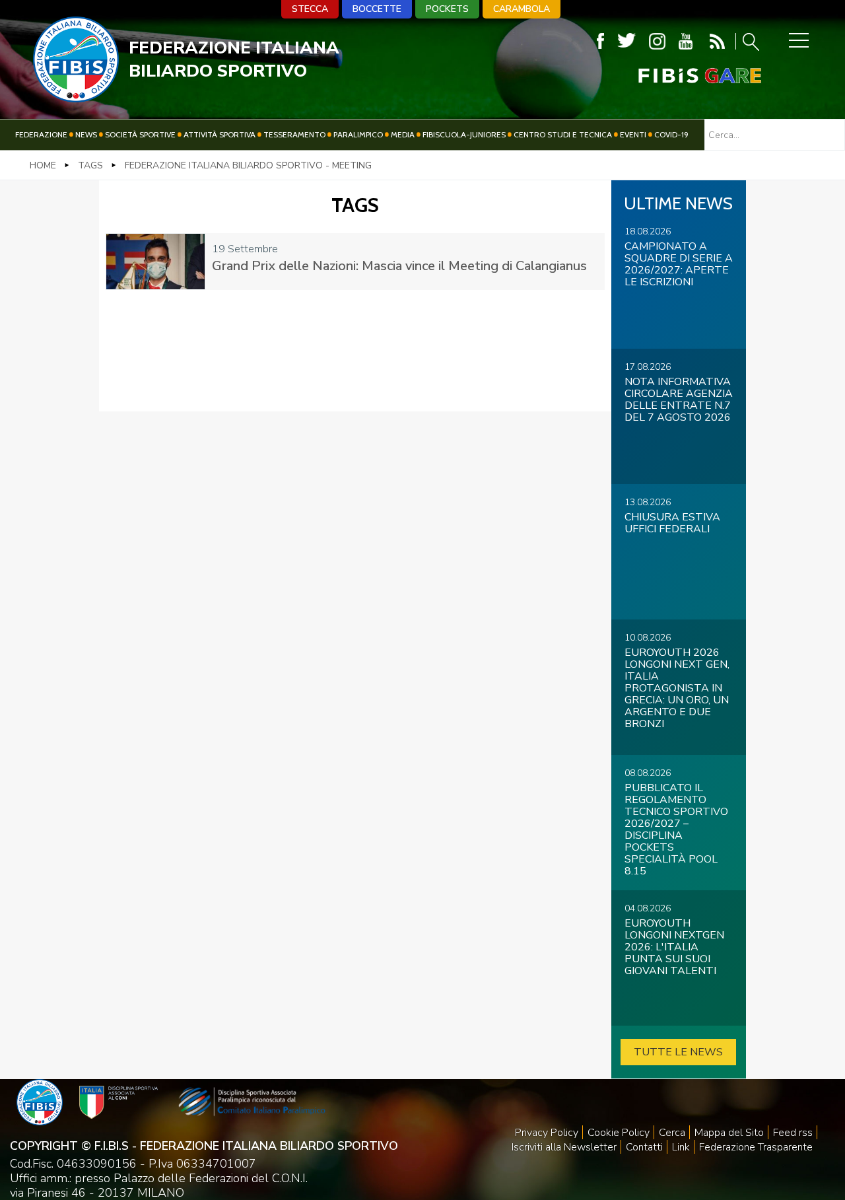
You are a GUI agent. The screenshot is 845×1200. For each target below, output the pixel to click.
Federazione (41, 134)
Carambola (521, 9)
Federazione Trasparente (756, 1147)
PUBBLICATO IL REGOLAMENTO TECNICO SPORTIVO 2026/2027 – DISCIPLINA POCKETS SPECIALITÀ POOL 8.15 (676, 829)
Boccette (377, 9)
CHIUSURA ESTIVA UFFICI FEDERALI (672, 523)
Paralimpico (358, 134)
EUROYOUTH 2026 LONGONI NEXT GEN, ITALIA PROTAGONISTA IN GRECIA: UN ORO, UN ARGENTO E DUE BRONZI (677, 688)
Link (681, 1147)
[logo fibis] (76, 98)
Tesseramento (294, 134)
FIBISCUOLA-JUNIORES (464, 134)
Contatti (644, 1147)
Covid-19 (671, 134)
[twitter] (626, 41)
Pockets (447, 9)
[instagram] (657, 41)
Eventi (633, 134)
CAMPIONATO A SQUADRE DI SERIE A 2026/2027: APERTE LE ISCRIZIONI (679, 264)
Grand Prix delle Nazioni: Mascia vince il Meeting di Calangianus (399, 266)
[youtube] (685, 41)
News (86, 134)
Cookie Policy (619, 1132)
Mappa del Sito (729, 1132)
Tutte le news (678, 1052)
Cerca (672, 1132)
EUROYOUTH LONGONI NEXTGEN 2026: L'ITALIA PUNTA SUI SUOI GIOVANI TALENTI (674, 947)
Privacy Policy (546, 1132)
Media (403, 134)
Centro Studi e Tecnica (563, 134)
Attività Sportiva (219, 134)
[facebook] (600, 41)
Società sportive (140, 134)
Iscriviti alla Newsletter (564, 1147)
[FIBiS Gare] (678, 75)
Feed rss (793, 1132)
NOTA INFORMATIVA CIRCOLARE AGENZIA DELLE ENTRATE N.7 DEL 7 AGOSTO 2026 (679, 399)
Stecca (310, 9)
